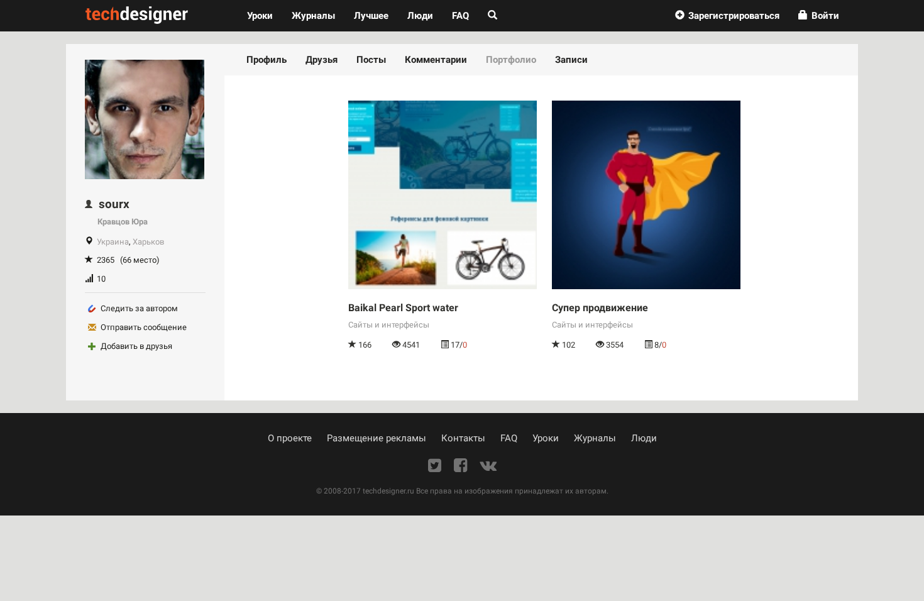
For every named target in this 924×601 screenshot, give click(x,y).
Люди (420, 15)
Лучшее (371, 15)
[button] (727, 15)
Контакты (463, 438)
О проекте (290, 438)
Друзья (321, 59)
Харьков (148, 241)
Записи (571, 59)
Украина (113, 241)
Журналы (595, 438)
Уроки (264, 15)
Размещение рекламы (376, 438)
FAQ (460, 15)
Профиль (266, 59)
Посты (371, 59)
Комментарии (436, 59)
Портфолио (511, 59)
